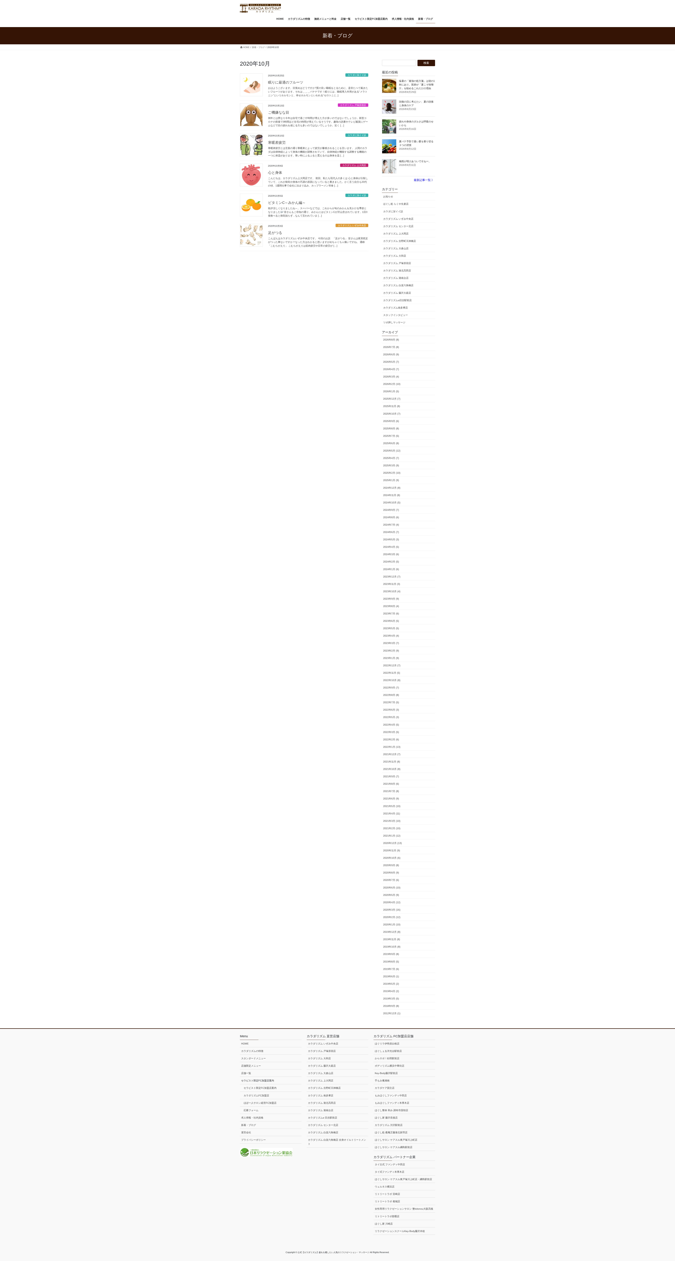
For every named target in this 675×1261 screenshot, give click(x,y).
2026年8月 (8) (391, 339)
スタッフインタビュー (395, 315)
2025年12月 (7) (391, 398)
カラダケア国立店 (384, 1088)
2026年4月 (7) (391, 369)
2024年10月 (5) (391, 502)
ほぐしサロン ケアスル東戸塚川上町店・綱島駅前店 (403, 1179)
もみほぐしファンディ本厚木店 (392, 1102)
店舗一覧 (246, 1073)
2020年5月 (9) (391, 895)
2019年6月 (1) (391, 976)
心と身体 (275, 172)
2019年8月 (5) (391, 961)
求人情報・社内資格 (252, 1117)
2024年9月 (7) (391, 510)
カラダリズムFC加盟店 (256, 1095)
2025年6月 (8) (391, 443)
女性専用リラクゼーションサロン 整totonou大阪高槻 (404, 1208)
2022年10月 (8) (391, 680)
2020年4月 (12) (391, 902)
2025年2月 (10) (391, 472)
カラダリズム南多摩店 (395, 307)
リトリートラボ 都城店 (387, 1201)
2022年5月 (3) (391, 717)
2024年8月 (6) (391, 517)
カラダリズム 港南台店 (396, 278)
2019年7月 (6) (391, 969)
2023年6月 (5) (391, 621)
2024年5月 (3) (391, 539)
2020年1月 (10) (391, 924)
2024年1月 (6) (391, 569)
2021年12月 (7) (391, 754)
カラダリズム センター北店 (398, 226)
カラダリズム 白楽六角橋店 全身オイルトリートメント (337, 1141)
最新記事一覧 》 (424, 180)
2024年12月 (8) (391, 487)
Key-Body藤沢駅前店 (386, 1073)
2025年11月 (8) (391, 406)
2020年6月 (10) (391, 887)
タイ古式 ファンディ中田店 (390, 1164)
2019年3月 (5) (391, 998)
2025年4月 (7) (391, 458)
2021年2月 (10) (391, 828)
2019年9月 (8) (391, 954)
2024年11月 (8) (391, 495)
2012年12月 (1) (391, 1013)
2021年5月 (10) (391, 806)
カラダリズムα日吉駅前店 (397, 300)
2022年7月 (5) (391, 702)
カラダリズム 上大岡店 (354, 165)
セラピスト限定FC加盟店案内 (260, 1088)
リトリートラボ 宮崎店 (387, 1194)
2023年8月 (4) (391, 606)
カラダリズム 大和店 (394, 255)
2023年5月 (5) (391, 628)
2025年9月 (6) (391, 421)
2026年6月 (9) (391, 354)
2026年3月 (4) (391, 376)
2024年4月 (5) (391, 546)
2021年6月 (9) (391, 798)
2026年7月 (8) (391, 347)
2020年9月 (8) (391, 865)
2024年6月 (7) (391, 532)
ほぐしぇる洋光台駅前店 (388, 1051)
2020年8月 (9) (391, 872)
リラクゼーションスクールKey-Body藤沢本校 (400, 1231)
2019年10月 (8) (391, 946)
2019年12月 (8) (391, 931)
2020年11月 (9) (391, 850)
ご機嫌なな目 (278, 112)
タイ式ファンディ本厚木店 (389, 1171)
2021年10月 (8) (391, 769)
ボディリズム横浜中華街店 (389, 1065)
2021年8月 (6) (391, 783)
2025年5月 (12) (391, 450)
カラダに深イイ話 (357, 75)
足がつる (275, 233)
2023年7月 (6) (391, 613)
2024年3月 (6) (391, 554)
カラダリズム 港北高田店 (397, 270)
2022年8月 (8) (391, 695)
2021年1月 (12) (391, 835)
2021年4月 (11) (391, 813)
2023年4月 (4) (391, 635)
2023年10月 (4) (391, 591)
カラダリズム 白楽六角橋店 (398, 285)
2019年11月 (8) (391, 939)
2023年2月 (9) (391, 650)
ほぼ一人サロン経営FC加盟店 (260, 1102)
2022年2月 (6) (391, 739)
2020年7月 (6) (391, 880)
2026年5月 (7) (391, 361)
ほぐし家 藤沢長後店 (386, 1117)
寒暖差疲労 (277, 142)
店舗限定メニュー (251, 1065)
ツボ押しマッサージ (394, 322)
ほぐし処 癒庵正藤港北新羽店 (391, 1132)
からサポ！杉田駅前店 (387, 1058)
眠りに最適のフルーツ (285, 82)
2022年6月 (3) (391, 709)
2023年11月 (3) (391, 584)
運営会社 (246, 1132)
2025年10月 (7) (391, 413)
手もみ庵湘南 (382, 1080)
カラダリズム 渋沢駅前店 (389, 1125)
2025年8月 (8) (391, 428)
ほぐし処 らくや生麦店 (396, 203)
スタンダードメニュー (253, 1058)
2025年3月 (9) (391, 465)
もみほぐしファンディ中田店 (391, 1095)
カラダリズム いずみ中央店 (352, 225)
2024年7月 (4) (391, 524)
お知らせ (388, 196)
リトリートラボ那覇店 (387, 1216)
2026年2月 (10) (391, 384)
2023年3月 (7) (391, 643)
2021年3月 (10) (391, 821)
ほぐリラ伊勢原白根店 (387, 1043)
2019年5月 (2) (391, 983)
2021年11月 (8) (391, 761)
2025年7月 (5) (391, 435)
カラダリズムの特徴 (252, 1051)
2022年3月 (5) (391, 732)
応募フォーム (251, 1110)
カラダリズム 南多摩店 (320, 1095)
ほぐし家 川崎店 (384, 1223)
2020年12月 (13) (392, 843)
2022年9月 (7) (391, 687)
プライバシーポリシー (253, 1139)
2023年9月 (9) (391, 598)
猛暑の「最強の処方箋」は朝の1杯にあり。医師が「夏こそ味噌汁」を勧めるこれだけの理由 (417, 85)
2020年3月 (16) (391, 909)
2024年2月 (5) (391, 561)
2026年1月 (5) (391, 391)
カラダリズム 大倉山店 (396, 248)
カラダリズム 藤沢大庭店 (397, 292)
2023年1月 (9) (391, 658)
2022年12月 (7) (391, 665)
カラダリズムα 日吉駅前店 (322, 1117)
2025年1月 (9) (391, 480)
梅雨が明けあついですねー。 (415, 161)
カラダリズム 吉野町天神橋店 (399, 241)
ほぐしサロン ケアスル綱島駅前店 (393, 1147)
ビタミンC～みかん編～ (287, 203)
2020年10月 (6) (391, 857)
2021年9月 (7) (391, 776)
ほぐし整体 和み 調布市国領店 (391, 1110)
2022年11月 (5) (391, 672)
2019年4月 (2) (391, 991)
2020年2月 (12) (391, 917)
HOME (245, 1043)
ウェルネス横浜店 (384, 1186)
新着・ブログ (248, 1125)
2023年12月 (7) (391, 576)
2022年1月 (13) (391, 746)
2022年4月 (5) (391, 724)
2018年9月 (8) (391, 1006)
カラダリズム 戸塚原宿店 (353, 105)
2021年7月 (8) (391, 791)
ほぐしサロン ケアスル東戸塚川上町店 (396, 1139)
